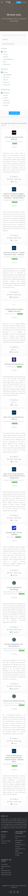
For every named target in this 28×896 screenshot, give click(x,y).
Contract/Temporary (8, 59)
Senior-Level (6, 82)
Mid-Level (5, 79)
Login (18, 2)
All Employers (6, 93)
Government (6, 100)
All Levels (5, 72)
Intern (4, 61)
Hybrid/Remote (7, 64)
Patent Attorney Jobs (6, 874)
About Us (3, 834)
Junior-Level (6, 77)
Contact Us (3, 843)
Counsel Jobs (4, 864)
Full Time (5, 54)
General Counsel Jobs (6, 872)
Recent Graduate (7, 74)
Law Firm (5, 95)
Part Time (5, 56)
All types (5, 51)
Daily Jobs (3, 836)
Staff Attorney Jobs (5, 870)
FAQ (2, 839)
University (5, 105)
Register (25, 2)
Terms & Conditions (6, 841)
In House (5, 97)
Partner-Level (6, 85)
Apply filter (14, 113)
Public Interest (6, 103)
